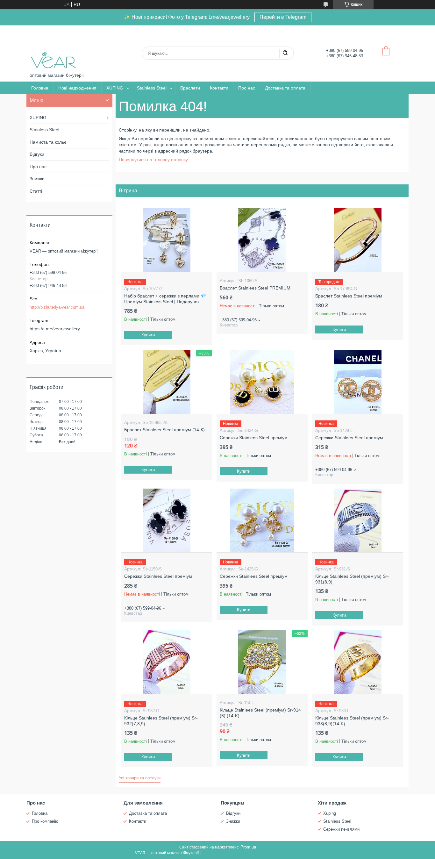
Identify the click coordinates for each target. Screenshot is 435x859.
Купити (148, 335)
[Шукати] (285, 53)
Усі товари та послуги (139, 778)
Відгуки (37, 154)
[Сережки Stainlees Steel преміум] (262, 382)
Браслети (190, 87)
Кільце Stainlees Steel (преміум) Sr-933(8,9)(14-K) (352, 720)
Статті (36, 191)
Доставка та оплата (285, 87)
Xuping (329, 813)
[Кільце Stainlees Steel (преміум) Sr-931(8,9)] (357, 520)
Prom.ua (248, 847)
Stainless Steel (152, 87)
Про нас (246, 87)
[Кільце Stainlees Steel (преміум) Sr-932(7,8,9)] (166, 662)
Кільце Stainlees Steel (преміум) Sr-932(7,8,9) (161, 720)
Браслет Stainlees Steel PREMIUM (255, 287)
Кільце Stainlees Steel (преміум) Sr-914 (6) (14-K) (260, 712)
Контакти (219, 87)
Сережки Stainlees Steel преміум (254, 437)
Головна (39, 87)
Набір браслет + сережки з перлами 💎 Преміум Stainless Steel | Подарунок (165, 298)
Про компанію (45, 821)
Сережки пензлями (341, 829)
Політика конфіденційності (275, 853)
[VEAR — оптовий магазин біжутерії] (53, 48)
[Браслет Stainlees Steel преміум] (357, 240)
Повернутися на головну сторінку (153, 159)
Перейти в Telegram (283, 17)
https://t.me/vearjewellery (55, 328)
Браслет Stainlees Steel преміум (348, 295)
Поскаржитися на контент (225, 853)
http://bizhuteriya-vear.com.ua (57, 307)
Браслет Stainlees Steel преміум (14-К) (164, 429)
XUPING (114, 87)
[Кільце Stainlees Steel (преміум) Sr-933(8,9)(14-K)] (357, 662)
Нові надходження (77, 87)
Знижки (37, 178)
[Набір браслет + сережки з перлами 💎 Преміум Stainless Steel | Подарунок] (166, 240)
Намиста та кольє (48, 142)
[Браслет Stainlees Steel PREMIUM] (262, 240)
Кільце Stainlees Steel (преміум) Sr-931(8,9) (352, 579)
